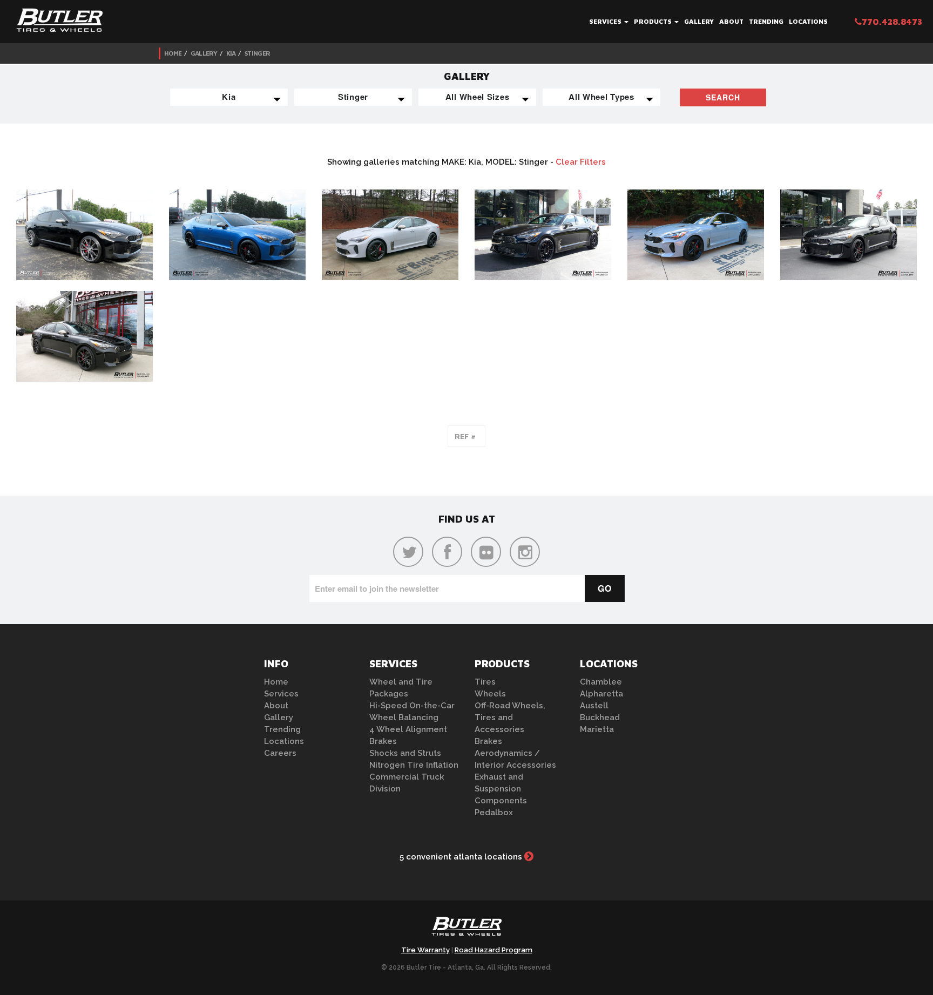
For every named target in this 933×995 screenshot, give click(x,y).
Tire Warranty (425, 950)
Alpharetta (601, 694)
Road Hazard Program (493, 950)
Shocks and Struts (405, 753)
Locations (808, 21)
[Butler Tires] (466, 930)
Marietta (597, 729)
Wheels (490, 694)
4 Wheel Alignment (408, 729)
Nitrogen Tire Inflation (413, 765)
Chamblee (601, 682)
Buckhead (600, 717)
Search (723, 97)
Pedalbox (494, 812)
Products (653, 21)
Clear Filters (581, 162)
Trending (766, 21)
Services (606, 21)
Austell (594, 705)
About (731, 21)
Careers (280, 753)
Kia (231, 53)
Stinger (257, 53)
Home (172, 53)
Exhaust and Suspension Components (501, 789)
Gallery (699, 21)
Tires (485, 682)
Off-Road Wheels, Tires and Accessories (510, 717)
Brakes (383, 741)
